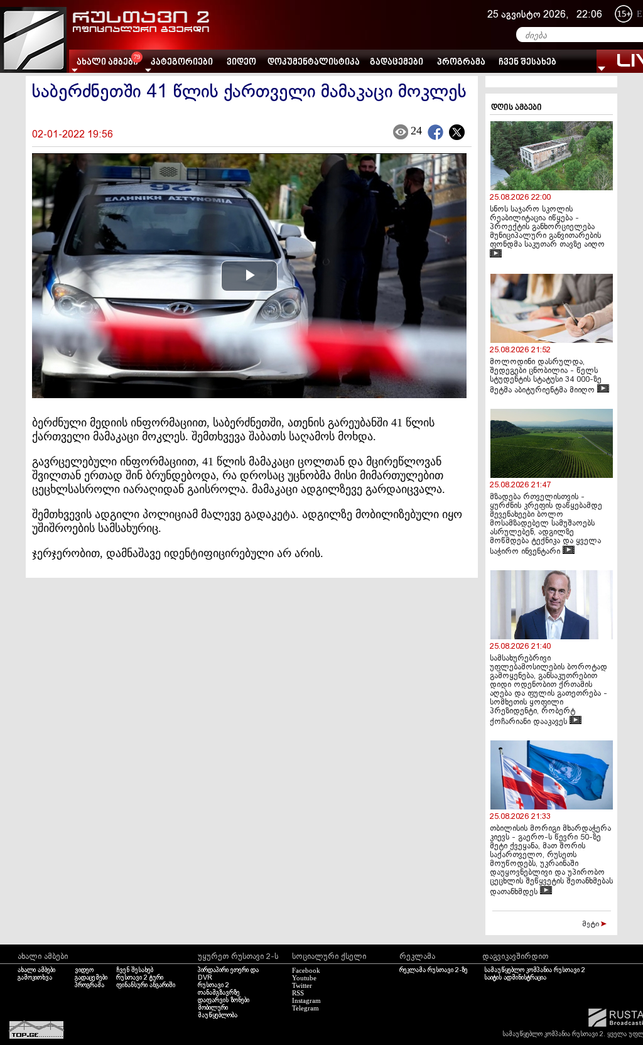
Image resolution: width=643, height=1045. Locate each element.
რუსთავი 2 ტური (139, 978)
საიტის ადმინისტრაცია (515, 978)
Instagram (306, 1000)
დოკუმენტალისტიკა (313, 62)
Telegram (305, 1008)
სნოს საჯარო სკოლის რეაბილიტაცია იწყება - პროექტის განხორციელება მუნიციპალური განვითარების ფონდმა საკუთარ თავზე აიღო (547, 227)
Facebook (306, 970)
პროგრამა (461, 62)
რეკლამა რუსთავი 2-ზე (433, 970)
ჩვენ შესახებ (527, 62)
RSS (298, 993)
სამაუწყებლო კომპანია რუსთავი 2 (534, 970)
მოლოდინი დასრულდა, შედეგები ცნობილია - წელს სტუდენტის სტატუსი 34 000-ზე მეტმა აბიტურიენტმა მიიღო (546, 376)
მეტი (591, 924)
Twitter (302, 985)
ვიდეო (241, 62)
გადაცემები (396, 62)
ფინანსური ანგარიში (145, 985)
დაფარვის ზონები (223, 1000)
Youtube (304, 978)
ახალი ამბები (36, 970)
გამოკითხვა (35, 978)
